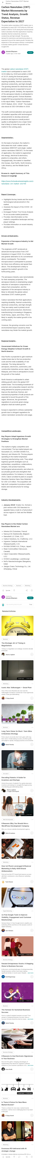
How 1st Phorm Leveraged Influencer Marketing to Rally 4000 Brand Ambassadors (16, 868)
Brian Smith (8, 1069)
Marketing (27, 585)
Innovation (6, 773)
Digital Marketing (7, 911)
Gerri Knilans (9, 930)
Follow (30, 52)
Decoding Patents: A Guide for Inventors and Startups (14, 779)
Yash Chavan (9, 882)
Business (18, 585)
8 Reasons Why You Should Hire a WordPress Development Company (15, 824)
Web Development (8, 819)
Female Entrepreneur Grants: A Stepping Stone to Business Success (17, 965)
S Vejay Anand (9, 698)
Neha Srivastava (10, 833)
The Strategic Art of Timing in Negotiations (13, 644)
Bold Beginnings (10, 977)
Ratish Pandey (9, 744)
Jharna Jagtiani (10, 654)
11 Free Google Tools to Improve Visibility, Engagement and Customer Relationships (16, 917)
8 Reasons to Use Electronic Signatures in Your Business (17, 1057)
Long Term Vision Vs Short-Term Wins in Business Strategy (17, 732)
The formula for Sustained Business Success (16, 1011)
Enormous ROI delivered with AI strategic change (14, 1150)
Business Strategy (8, 585)
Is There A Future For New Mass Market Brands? (14, 1103)
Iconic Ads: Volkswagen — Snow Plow (17, 687)
